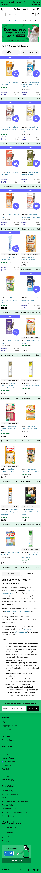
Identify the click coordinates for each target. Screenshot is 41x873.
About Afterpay (8, 780)
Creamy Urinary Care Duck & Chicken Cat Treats (10, 129)
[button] (3, 9)
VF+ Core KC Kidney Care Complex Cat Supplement (10, 512)
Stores (4, 751)
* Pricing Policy (8, 816)
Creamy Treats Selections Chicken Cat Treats (29, 512)
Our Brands (6, 765)
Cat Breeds (6, 736)
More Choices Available (10, 254)
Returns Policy (8, 805)
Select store (35, 4)
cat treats (27, 629)
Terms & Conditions (10, 794)
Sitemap (22, 870)
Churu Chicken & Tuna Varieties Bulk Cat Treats (9, 300)
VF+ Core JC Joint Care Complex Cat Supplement (29, 555)
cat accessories (20, 632)
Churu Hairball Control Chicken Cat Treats (8, 428)
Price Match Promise (10, 808)
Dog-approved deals (20, 33)
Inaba (13, 611)
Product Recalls (8, 740)
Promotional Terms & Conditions (15, 801)
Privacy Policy (7, 790)
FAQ (3, 722)
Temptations (25, 611)
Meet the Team (8, 758)
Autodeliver (6, 769)
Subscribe (33, 708)
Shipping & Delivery (9, 725)
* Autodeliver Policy (10, 798)
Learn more (5, 4)
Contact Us (6, 729)
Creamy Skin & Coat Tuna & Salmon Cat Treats (30, 129)
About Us (5, 754)
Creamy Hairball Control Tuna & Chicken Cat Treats (30, 84)
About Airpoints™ (9, 776)
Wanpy (7, 611)
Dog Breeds (6, 733)
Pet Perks (5, 772)
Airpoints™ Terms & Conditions (14, 812)
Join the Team (10, 762)
